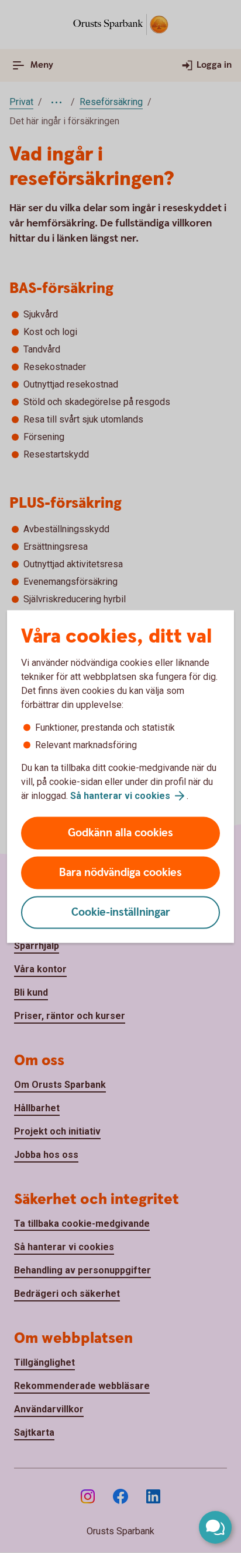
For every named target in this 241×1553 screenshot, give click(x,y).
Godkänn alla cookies (120, 833)
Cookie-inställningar (120, 912)
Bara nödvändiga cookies (120, 873)
